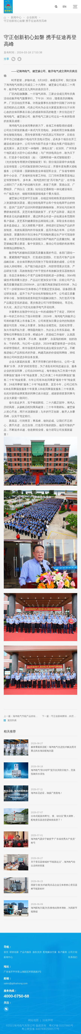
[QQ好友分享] (19, 59)
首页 (6, 952)
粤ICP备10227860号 (61, 1025)
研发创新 (14, 952)
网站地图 (33, 1020)
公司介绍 (72, 952)
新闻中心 (16, 17)
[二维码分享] (13, 59)
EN (64, 6)
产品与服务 (25, 952)
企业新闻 (32, 17)
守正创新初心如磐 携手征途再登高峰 (25, 20)
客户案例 (62, 952)
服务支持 (37, 952)
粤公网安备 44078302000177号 (40, 1028)
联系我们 (72, 957)
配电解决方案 (50, 952)
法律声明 (47, 1020)
